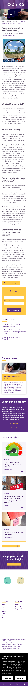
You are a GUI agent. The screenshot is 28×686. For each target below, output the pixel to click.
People (4, 609)
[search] (3, 684)
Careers (4, 611)
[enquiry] (17, 684)
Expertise (4, 607)
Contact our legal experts (11, 283)
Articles (15, 21)
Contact (4, 618)
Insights (9, 21)
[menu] (24, 684)
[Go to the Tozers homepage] (14, 4)
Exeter (17, 604)
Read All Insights (9, 546)
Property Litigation (8, 35)
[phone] (10, 684)
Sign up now (13, 564)
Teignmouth (18, 609)
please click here (6, 673)
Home (3, 21)
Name (5, 294)
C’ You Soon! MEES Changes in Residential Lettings (12, 325)
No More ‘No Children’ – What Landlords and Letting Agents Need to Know (14, 331)
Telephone (6, 300)
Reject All (20, 678)
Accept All (8, 678)
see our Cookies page (16, 670)
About (3, 615)
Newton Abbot (19, 607)
